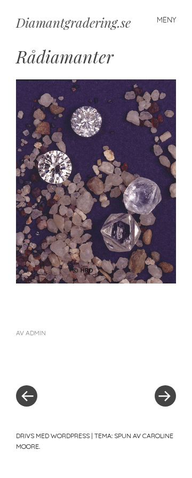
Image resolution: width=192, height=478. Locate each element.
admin (36, 333)
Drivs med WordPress (53, 436)
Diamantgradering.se (73, 22)
